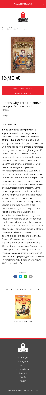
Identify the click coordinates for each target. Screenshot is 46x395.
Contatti (23, 373)
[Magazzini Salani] (23, 4)
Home (4, 28)
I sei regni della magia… (23, 321)
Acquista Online (21, 93)
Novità (23, 365)
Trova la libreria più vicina (23, 88)
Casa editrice (23, 369)
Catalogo (12, 28)
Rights (23, 377)
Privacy (22, 381)
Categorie (23, 361)
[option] (23, 309)
